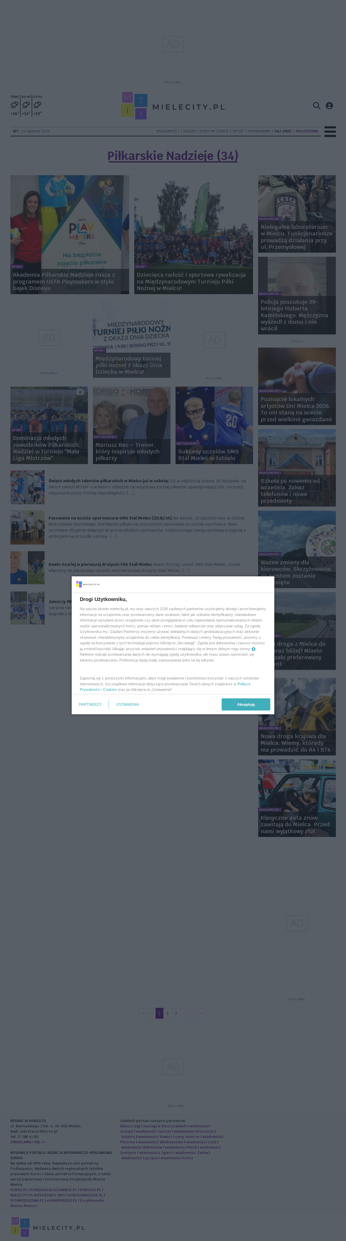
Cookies (110, 689)
